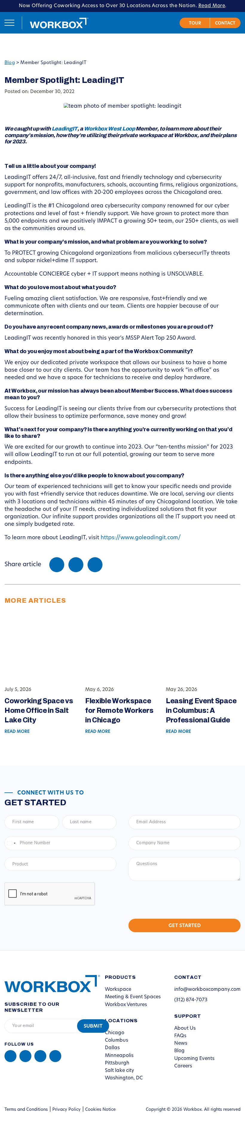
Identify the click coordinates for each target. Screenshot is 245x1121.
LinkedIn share (95, 564)
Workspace (118, 989)
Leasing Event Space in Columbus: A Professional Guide (201, 710)
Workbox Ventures (126, 1004)
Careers (183, 1066)
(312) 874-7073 (190, 1000)
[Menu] (9, 23)
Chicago (114, 1033)
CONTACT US (225, 23)
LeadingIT (64, 129)
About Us (185, 1028)
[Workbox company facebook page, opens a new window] (25, 1056)
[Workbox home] (47, 983)
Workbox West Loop (109, 129)
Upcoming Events (194, 1058)
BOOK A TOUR (195, 23)
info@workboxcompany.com (207, 989)
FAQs (180, 1036)
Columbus (116, 1040)
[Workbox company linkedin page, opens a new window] (10, 1056)
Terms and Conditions (26, 1110)
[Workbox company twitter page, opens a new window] (55, 1056)
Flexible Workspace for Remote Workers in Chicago (119, 710)
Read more (17, 732)
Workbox (59, 22)
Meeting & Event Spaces (133, 997)
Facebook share (56, 564)
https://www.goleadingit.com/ (141, 538)
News (180, 1043)
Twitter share (75, 564)
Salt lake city (119, 1070)
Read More (211, 6)
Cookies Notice (100, 1110)
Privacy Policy (66, 1110)
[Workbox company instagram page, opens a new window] (40, 1056)
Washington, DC (124, 1078)
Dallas (112, 1048)
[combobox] (11, 843)
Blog (9, 63)
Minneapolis (119, 1055)
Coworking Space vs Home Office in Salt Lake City (38, 710)
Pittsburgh (117, 1063)
